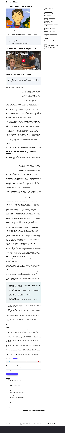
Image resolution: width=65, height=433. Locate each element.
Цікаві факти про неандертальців (51, 24)
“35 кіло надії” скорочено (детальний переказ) (18, 43)
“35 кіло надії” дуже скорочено (15, 41)
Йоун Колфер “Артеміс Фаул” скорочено (38, 422)
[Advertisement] (14, 96)
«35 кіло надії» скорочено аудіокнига (16, 40)
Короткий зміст (10, 25)
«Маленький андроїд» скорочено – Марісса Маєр (25, 423)
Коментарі (8, 378)
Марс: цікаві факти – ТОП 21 (49, 19)
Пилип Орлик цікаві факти (49, 13)
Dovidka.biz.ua (12, 2)
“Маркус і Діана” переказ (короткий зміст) (53, 422)
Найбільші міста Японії (48, 15)
